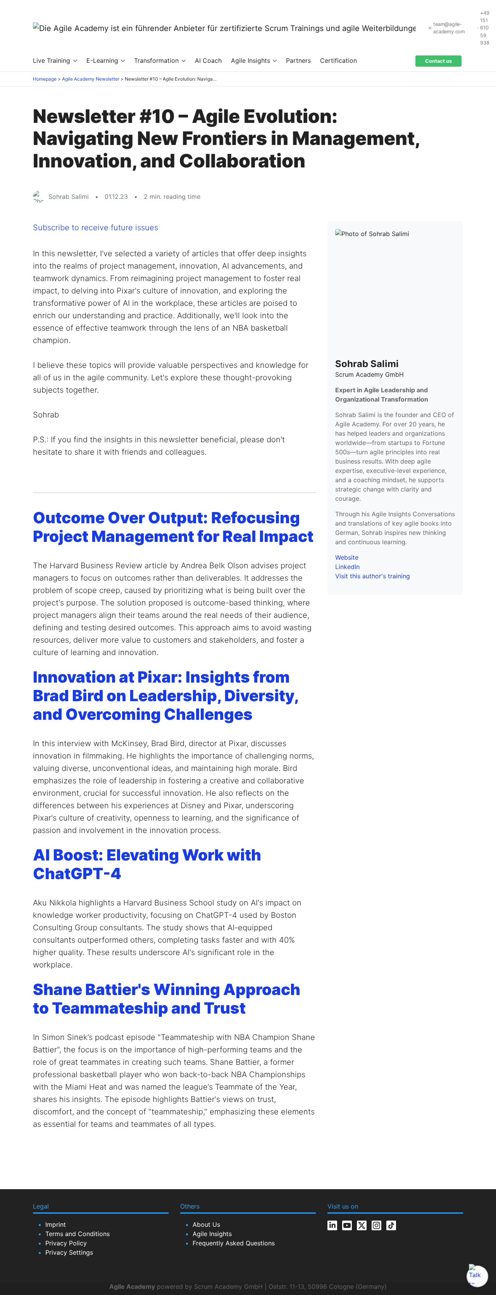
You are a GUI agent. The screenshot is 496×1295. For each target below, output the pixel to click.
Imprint (55, 1224)
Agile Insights (251, 60)
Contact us (438, 61)
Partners (298, 60)
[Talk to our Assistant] (477, 1276)
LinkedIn (347, 567)
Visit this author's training (372, 576)
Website (346, 557)
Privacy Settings (69, 1252)
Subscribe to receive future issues (95, 227)
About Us (206, 1224)
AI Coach (208, 60)
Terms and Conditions (77, 1234)
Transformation (157, 60)
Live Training (52, 60)
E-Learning (103, 60)
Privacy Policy (66, 1243)
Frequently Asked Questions (234, 1243)
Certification (338, 60)
